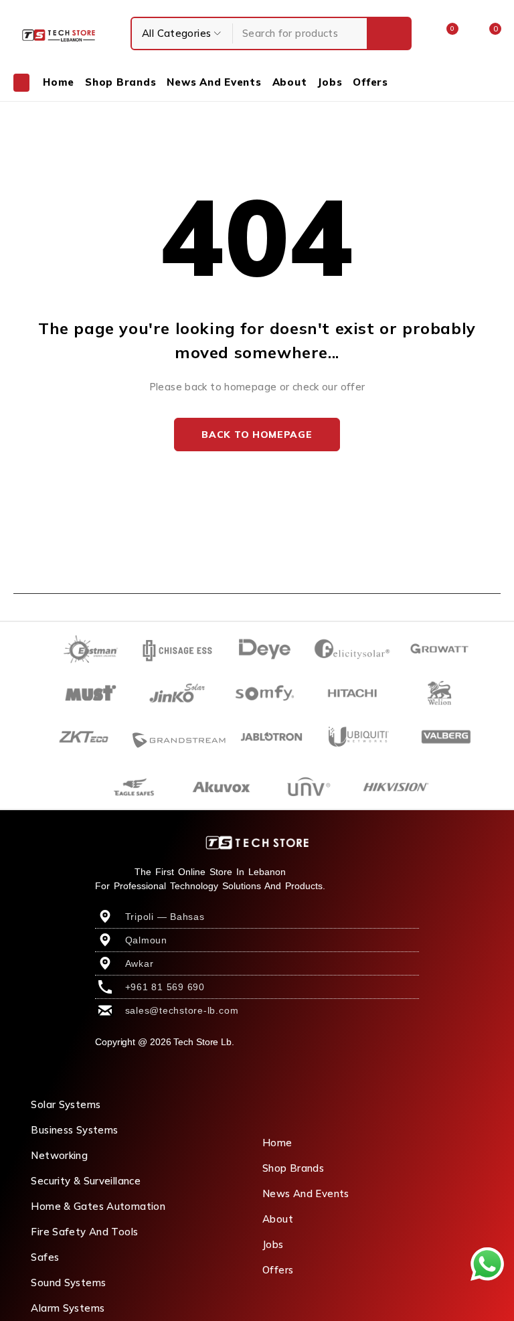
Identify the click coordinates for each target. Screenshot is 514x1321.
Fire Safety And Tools (84, 1231)
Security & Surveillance (86, 1180)
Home (277, 1142)
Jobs (273, 1244)
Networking (59, 1155)
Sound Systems (68, 1282)
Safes (45, 1257)
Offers (277, 1269)
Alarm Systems (67, 1308)
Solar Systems (65, 1104)
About (277, 1219)
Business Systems (74, 1129)
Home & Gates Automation (98, 1206)
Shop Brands (293, 1168)
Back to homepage (256, 435)
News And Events (305, 1193)
